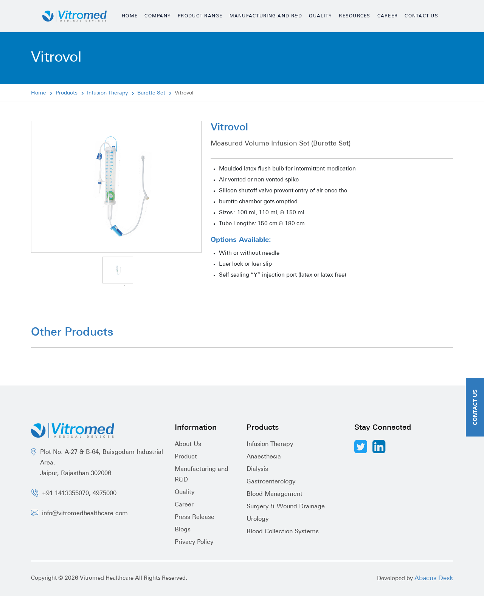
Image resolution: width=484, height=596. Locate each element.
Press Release (194, 517)
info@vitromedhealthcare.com (85, 514)
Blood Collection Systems (283, 532)
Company (157, 16)
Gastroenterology (271, 482)
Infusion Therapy (107, 93)
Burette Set (151, 93)
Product (186, 457)
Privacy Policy (194, 542)
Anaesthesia (264, 457)
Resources (354, 16)
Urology (257, 519)
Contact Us (421, 16)
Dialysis (257, 469)
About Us (188, 444)
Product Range (200, 16)
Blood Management (274, 494)
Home (130, 16)
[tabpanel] (118, 270)
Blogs (183, 530)
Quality (320, 16)
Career (387, 16)
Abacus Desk (433, 578)
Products (67, 93)
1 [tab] (125, 285)
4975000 (104, 494)
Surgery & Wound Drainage (286, 507)
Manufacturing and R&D (266, 16)
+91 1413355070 (65, 494)
